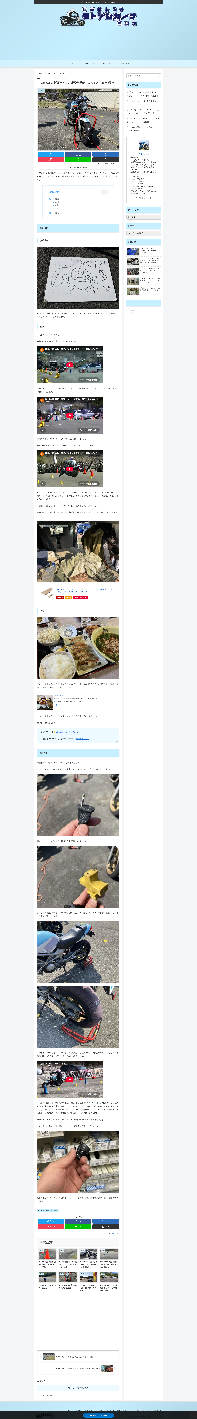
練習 (56, 205)
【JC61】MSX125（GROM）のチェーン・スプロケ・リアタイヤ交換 (143, 111)
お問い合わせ (156, 1410)
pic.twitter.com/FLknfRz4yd (67, 732)
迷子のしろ (144, 154)
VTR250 (41, 1210)
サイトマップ (146, 1410)
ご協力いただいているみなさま (93, 1410)
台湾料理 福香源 (59, 695)
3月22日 (56, 199)
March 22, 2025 (82, 739)
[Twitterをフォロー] (139, 198)
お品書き (58, 202)
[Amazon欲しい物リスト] (145, 198)
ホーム (68, 1410)
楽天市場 (60, 597)
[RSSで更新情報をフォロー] (151, 198)
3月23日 (56, 213)
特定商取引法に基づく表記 (130, 1410)
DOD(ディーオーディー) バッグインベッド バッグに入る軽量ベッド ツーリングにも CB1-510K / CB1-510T (84, 590)
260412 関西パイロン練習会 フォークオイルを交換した (143, 129)
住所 (55, 701)
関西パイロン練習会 (52, 1210)
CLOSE (104, 192)
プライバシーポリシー (113, 1410)
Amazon (68, 597)
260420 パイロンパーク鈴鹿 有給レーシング (143, 102)
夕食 (56, 208)
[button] (159, 75)
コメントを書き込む (78, 1388)
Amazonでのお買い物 (97, 1415)
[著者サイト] (136, 198)
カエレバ (64, 593)
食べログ (58, 705)
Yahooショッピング (80, 597)
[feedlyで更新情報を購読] (148, 198)
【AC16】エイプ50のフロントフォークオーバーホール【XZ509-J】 (143, 120)
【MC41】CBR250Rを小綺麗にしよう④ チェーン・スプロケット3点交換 (143, 94)
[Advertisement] (98, 45)
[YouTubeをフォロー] (142, 198)
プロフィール (77, 1410)
